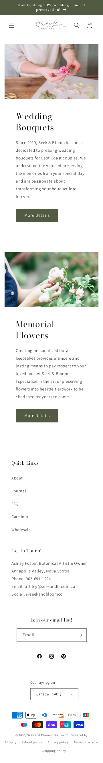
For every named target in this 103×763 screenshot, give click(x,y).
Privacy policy (58, 742)
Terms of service (86, 742)
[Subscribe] (80, 635)
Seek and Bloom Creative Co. (48, 735)
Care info (19, 516)
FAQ (15, 503)
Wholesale (21, 529)
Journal (18, 490)
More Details (37, 215)
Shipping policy (54, 751)
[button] (11, 25)
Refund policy (32, 742)
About (17, 478)
